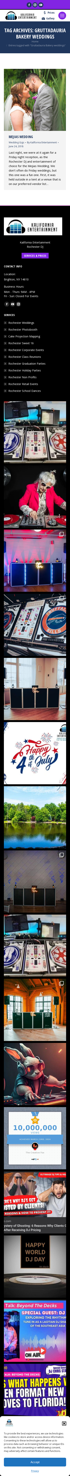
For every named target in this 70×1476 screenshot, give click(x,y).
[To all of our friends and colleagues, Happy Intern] (35, 1266)
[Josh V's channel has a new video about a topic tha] (35, 1202)
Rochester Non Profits (22, 377)
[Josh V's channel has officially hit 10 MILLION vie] (35, 1138)
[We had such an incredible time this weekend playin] (35, 881)
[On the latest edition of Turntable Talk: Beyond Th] (35, 1331)
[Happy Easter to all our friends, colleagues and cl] (35, 1074)
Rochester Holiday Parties (24, 370)
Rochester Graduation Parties (27, 363)
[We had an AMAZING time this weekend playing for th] (35, 689)
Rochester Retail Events (23, 384)
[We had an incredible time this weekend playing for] (35, 561)
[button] (64, 1423)
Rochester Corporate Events (26, 350)
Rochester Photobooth (22, 329)
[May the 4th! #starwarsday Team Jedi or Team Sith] (35, 432)
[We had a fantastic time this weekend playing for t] (35, 1010)
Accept (35, 1462)
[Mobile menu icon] (62, 15)
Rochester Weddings (21, 323)
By (42, 142)
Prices (51, 12)
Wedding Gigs (16, 142)
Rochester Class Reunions (24, 357)
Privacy (35, 1470)
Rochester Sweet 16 (21, 343)
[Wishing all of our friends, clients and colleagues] (35, 753)
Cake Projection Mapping (24, 336)
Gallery (50, 18)
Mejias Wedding (21, 136)
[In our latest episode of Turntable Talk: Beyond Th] (35, 1395)
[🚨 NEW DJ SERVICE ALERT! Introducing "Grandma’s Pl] (35, 496)
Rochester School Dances (24, 391)
